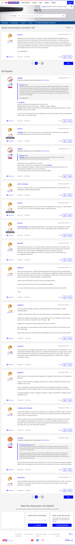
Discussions (25, 3)
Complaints (18, 536)
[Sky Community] (12, 3)
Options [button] (68, 27)
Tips (40, 3)
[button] (71, 34)
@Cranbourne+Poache (25, 444)
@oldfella (20, 132)
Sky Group (57, 536)
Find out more (45, 80)
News (35, 3)
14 (20, 469)
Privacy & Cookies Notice (41, 534)
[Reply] (70, 56)
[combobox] (41, 16)
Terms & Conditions (28, 534)
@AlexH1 (21, 84)
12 (20, 400)
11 (20, 364)
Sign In (70, 2)
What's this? (10, 42)
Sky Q (37, 10)
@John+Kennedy (22, 227)
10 (20, 338)
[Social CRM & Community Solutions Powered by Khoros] (69, 540)
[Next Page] (42, 63)
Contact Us (38, 536)
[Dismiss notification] (71, 6)
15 (20, 490)
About (47, 3)
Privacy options (18, 534)
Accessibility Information (54, 534)
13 (20, 430)
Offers (53, 3)
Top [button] (72, 534)
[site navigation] (2, 2)
